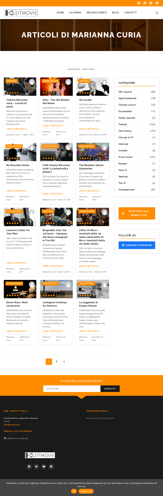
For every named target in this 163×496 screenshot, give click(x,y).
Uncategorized (126, 189)
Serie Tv (123, 170)
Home (60, 12)
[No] (159, 487)
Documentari (125, 111)
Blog (115, 12)
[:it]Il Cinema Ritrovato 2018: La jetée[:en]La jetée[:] (56, 169)
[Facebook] (139, 3)
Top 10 (122, 183)
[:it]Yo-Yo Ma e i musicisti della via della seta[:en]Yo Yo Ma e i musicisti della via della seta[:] (92, 237)
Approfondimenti (127, 98)
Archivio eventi (97, 12)
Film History (125, 131)
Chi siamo (75, 12)
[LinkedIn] (157, 3)
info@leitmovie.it (12, 424)
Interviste (123, 144)
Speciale (123, 176)
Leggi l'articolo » (17, 129)
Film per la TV (126, 137)
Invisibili (123, 150)
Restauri (123, 163)
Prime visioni (126, 157)
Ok (74, 491)
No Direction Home (17, 165)
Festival (123, 124)
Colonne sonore (127, 105)
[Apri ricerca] (157, 13)
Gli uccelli (85, 99)
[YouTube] (151, 3)
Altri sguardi (125, 92)
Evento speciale (127, 118)
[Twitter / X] (145, 3)
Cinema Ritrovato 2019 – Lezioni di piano (17, 103)
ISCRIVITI (110, 388)
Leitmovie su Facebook (17, 438)
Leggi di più (86, 491)
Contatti (130, 12)
